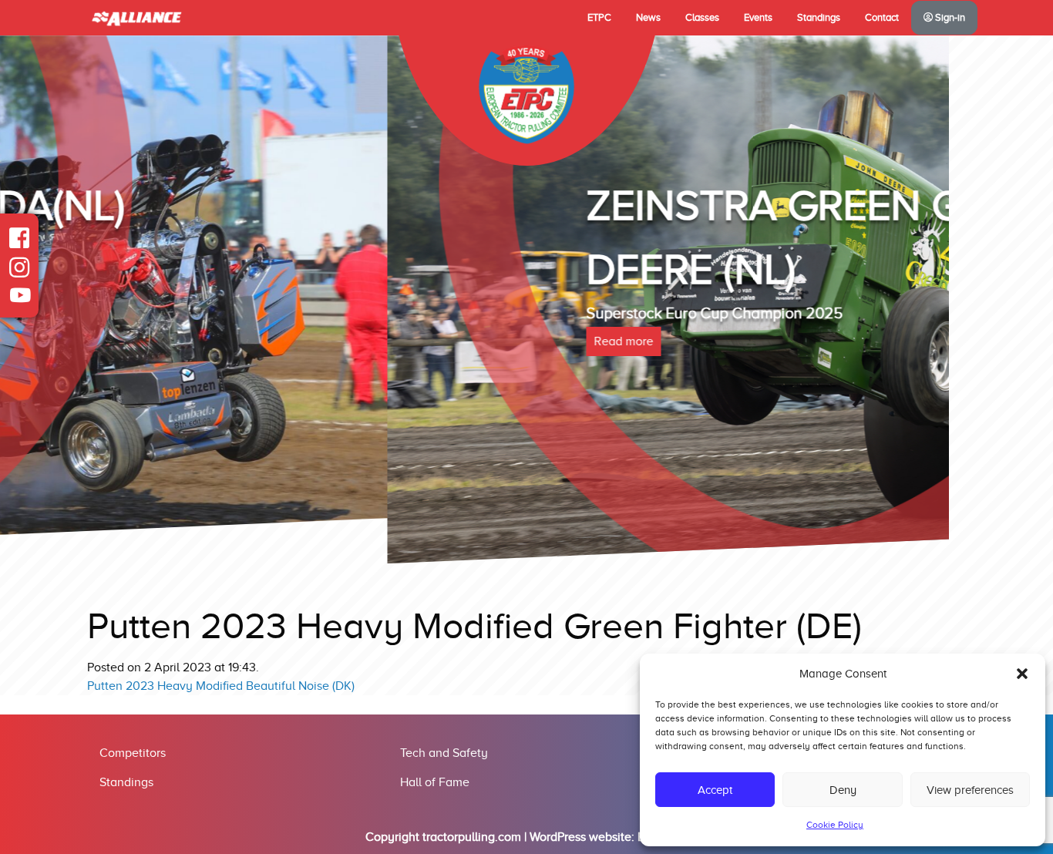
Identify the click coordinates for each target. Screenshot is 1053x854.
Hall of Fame (434, 782)
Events (758, 17)
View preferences (970, 790)
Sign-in (949, 17)
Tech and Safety (444, 753)
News (648, 17)
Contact (882, 17)
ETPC (599, 17)
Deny (842, 790)
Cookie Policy (834, 824)
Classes (702, 17)
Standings (818, 17)
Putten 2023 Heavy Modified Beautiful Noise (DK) (221, 686)
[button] (1022, 673)
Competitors (132, 753)
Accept (715, 790)
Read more (236, 341)
